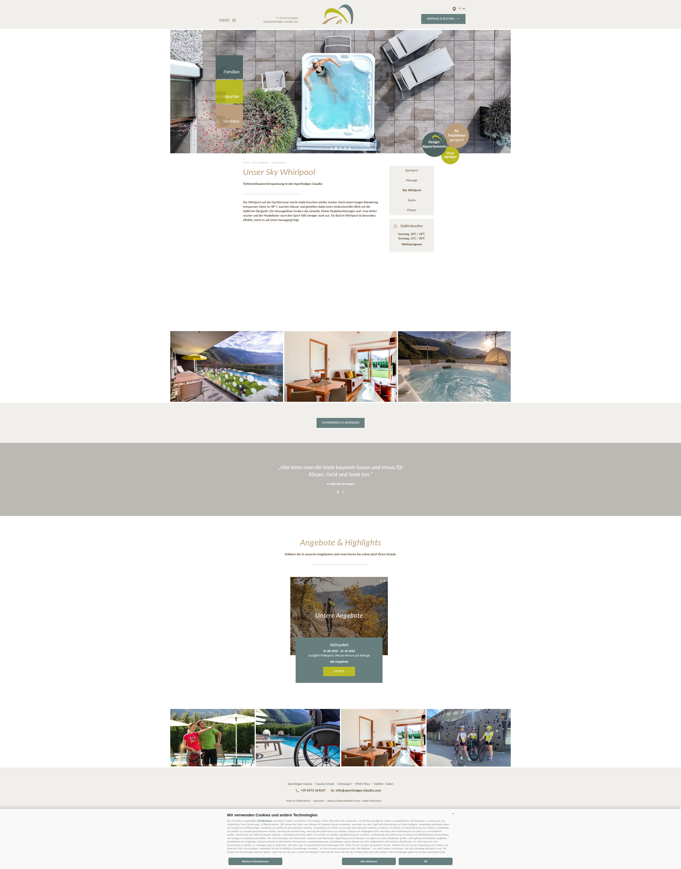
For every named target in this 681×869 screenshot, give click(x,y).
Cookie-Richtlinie (344, 801)
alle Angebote (339, 662)
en (464, 8)
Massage (411, 180)
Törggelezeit (339, 645)
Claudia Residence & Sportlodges (340, 14)
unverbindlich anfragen (340, 422)
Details (339, 671)
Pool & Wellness (260, 162)
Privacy (356, 801)
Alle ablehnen (369, 861)
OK (426, 861)
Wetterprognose (412, 244)
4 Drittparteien (264, 821)
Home (246, 162)
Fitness (411, 210)
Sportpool (411, 170)
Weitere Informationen (255, 861)
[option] (340, 91)
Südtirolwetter (411, 226)
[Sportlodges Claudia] (226, 366)
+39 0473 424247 (313, 790)
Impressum (318, 801)
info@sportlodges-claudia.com (358, 790)
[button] (453, 814)
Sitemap (331, 801)
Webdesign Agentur (390, 800)
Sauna (412, 200)
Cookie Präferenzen (371, 801)
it (460, 8)
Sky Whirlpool (278, 162)
